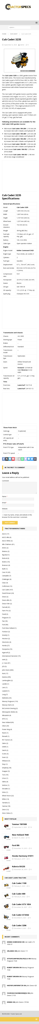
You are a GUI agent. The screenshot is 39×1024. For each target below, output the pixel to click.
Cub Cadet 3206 (19, 925)
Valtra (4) (5, 782)
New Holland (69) (8, 722)
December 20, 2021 (20, 907)
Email (4, 503)
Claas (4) (5, 583)
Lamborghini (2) (7, 680)
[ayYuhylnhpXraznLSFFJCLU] (3, 960)
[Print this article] (19, 459)
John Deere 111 (22, 951)
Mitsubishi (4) (6, 715)
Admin (22, 45)
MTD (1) (5, 719)
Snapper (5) (6, 771)
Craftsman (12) (7, 586)
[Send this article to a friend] (16, 459)
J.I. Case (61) (6, 663)
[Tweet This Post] (6, 459)
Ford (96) (5, 625)
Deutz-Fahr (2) (7, 604)
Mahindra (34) (6, 698)
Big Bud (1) (6, 555)
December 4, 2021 (20, 928)
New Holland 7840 (20, 835)
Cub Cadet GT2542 (20, 915)
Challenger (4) (6, 579)
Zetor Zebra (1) (7, 813)
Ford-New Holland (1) (9, 628)
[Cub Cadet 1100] (6, 885)
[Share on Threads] (35, 459)
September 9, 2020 (20, 827)
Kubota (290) (6, 677)
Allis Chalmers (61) (8, 544)
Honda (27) (6, 645)
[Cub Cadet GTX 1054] (6, 906)
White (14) (5, 799)
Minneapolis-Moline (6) (9, 712)
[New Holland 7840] (6, 837)
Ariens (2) (5, 548)
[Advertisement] (20, 15)
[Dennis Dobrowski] (3, 943)
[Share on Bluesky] (31, 459)
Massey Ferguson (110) (10, 701)
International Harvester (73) (11, 656)
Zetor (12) (5, 810)
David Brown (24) (8, 593)
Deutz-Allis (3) (6, 600)
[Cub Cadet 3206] (6, 927)
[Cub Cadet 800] (6, 896)
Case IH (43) (6, 572)
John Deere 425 (31, 985)
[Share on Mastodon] (25, 459)
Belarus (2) (5, 551)
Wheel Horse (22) (8, 796)
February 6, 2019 (19, 859)
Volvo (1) (5, 792)
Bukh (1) (5, 569)
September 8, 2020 (10, 45)
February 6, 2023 (19, 886)
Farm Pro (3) (6, 611)
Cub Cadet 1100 (19, 883)
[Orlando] (3, 952)
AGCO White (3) (7, 541)
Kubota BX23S (18, 866)
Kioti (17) (5, 673)
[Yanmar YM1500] (6, 826)
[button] (36, 22)
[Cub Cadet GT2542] (6, 917)
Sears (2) (5, 757)
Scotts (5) (5, 754)
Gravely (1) (5, 635)
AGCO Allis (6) (6, 537)
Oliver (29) (5, 726)
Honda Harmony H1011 (22, 856)
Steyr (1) (5, 764)
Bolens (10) (6, 562)
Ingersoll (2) (6, 652)
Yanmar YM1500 (19, 824)
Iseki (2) (4, 660)
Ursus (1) (5, 778)
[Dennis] (3, 1003)
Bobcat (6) (5, 558)
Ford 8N (15, 845)
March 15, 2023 (19, 838)
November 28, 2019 (20, 869)
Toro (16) (5, 775)
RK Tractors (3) (7, 740)
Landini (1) (5, 684)
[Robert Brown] (3, 969)
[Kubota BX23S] (6, 868)
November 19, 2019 (20, 848)
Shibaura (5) (6, 761)
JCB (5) (4, 666)
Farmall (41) (6, 607)
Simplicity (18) (6, 768)
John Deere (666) (8, 670)
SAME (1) (5, 747)
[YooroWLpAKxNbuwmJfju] (3, 994)
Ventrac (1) (5, 785)
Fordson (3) (6, 632)
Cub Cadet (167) (7, 590)
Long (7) (5, 694)
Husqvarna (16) (7, 649)
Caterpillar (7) (6, 576)
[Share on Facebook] (3, 459)
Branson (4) (6, 565)
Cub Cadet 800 (18, 893)
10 (31, 827)
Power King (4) (7, 729)
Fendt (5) (5, 614)
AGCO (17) (5, 534)
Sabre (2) (5, 743)
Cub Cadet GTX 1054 (21, 904)
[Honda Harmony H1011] (6, 858)
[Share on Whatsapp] (22, 459)
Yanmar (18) (6, 806)
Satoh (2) (5, 750)
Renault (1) (5, 736)
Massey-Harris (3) (8, 705)
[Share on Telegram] (28, 459)
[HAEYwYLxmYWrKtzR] (3, 987)
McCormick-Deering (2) (10, 708)
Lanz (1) (4, 687)
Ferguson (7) (6, 618)
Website (4, 509)
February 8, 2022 (19, 897)
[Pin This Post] (13, 459)
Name (4, 496)
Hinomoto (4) (6, 642)
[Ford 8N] (6, 847)
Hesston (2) (6, 638)
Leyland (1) (5, 691)
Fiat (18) (5, 621)
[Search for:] (19, 27)
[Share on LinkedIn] (9, 459)
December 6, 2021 (20, 918)
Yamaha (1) (6, 803)
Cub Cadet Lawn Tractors (15, 878)
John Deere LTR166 (22, 1002)
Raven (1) (5, 733)
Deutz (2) (5, 597)
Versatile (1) (6, 789)
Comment (5, 481)
